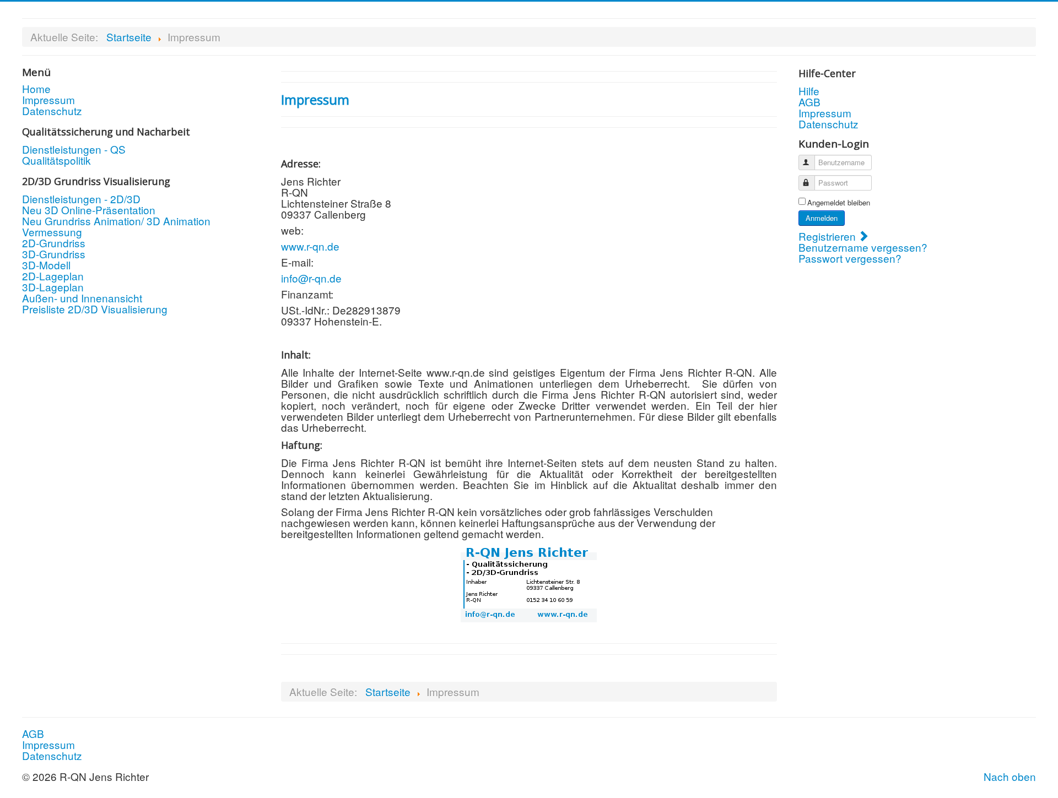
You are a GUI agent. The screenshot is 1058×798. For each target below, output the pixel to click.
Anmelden (822, 218)
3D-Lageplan (53, 286)
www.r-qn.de (310, 245)
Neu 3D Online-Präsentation (88, 209)
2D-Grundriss (53, 242)
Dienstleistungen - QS (74, 149)
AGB (809, 101)
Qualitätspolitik (56, 160)
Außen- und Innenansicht (82, 297)
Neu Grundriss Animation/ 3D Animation (116, 220)
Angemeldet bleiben (838, 203)
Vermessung (52, 231)
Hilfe (808, 90)
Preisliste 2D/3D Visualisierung (95, 308)
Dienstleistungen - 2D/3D (81, 198)
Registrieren (828, 236)
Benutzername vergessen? (862, 247)
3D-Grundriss (53, 253)
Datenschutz (52, 110)
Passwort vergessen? (850, 258)
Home (36, 88)
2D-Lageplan (53, 275)
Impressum (48, 99)
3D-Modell (46, 264)
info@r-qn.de (311, 277)
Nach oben (1010, 776)
